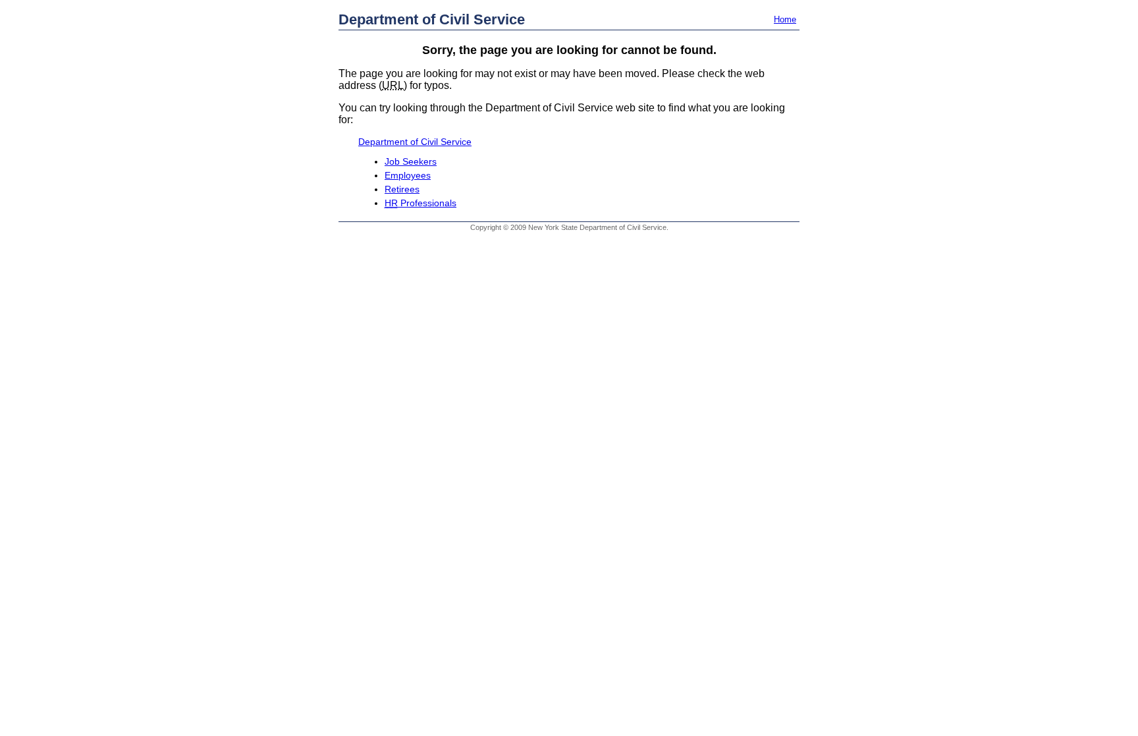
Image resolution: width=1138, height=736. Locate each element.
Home (785, 19)
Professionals (420, 203)
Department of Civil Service (432, 19)
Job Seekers (411, 161)
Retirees (402, 189)
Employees (408, 175)
